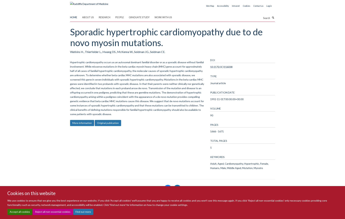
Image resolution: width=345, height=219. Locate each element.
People (119, 17)
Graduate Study (139, 17)
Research (104, 17)
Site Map (210, 6)
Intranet (236, 6)
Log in (269, 6)
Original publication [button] (108, 122)
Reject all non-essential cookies (52, 211)
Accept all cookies (20, 211)
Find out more (83, 211)
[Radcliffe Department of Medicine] (89, 2)
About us (88, 17)
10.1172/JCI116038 (221, 66)
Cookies (246, 6)
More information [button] (82, 122)
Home (73, 17)
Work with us (163, 17)
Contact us (258, 6)
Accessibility (223, 6)
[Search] (273, 18)
